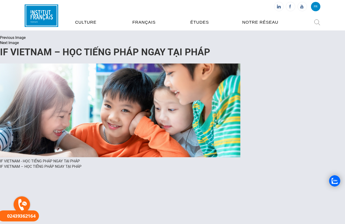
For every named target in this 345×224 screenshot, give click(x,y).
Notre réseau (260, 22)
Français (144, 22)
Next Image (9, 43)
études (199, 22)
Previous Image (13, 37)
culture (85, 22)
